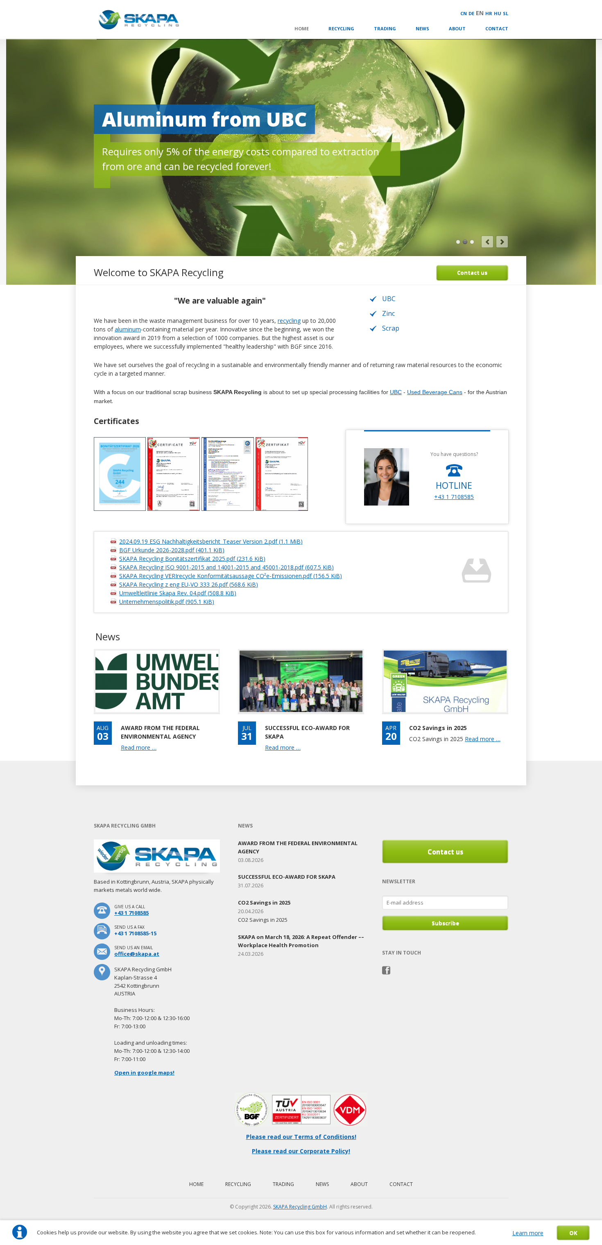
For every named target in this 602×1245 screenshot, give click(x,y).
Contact (496, 28)
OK (573, 1232)
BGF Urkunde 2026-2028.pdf (171, 550)
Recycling (341, 28)
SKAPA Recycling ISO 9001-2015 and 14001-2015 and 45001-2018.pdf (226, 567)
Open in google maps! (144, 1072)
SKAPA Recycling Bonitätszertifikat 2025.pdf (192, 558)
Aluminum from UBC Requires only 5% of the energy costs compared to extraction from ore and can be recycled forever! (465, 242)
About (457, 28)
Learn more (527, 1233)
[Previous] (487, 242)
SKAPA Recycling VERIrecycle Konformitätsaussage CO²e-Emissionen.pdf (230, 576)
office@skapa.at (136, 953)
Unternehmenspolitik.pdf (166, 601)
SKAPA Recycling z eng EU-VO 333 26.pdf (188, 584)
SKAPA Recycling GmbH (300, 1206)
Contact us (472, 272)
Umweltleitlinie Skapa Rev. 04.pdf (177, 593)
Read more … (138, 747)
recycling (289, 320)
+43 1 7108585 (454, 497)
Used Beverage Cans (434, 392)
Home (301, 28)
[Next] (502, 242)
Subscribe (445, 923)
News (422, 28)
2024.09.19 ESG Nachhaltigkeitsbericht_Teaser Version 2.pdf (211, 541)
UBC (396, 392)
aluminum (128, 329)
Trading (385, 28)
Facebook (386, 970)
